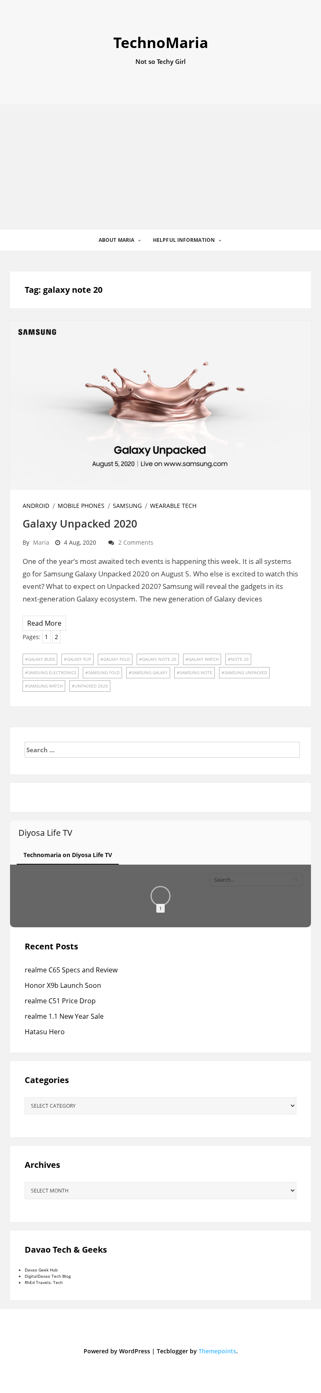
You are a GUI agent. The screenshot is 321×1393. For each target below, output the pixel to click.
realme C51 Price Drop (60, 1000)
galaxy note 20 (159, 659)
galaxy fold (116, 659)
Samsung (127, 506)
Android (36, 506)
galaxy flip (79, 659)
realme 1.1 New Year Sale (64, 1016)
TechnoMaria (160, 42)
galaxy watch (204, 659)
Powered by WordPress (117, 1351)
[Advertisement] (160, 167)
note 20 (240, 659)
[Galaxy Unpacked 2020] (160, 405)
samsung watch (45, 686)
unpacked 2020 (91, 686)
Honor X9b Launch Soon (63, 985)
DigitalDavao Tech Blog (48, 1276)
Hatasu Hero (45, 1031)
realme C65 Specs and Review (71, 969)
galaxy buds (41, 659)
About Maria (116, 240)
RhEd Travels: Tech (44, 1282)
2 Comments (135, 542)
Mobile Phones (81, 506)
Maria (41, 542)
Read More (44, 623)
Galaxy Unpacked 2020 (80, 523)
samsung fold (104, 672)
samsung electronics (52, 672)
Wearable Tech (173, 506)
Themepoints (217, 1351)
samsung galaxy (150, 672)
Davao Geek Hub (41, 1270)
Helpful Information (184, 240)
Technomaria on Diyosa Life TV (67, 855)
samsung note (196, 672)
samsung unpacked (245, 672)
